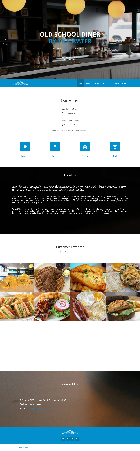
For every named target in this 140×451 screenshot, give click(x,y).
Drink (115, 156)
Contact (115, 83)
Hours (88, 83)
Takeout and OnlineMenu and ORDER (70, 59)
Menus (96, 83)
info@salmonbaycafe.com (40, 408)
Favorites (105, 83)
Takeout (85, 156)
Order (124, 83)
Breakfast (25, 156)
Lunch (55, 156)
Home (80, 83)
